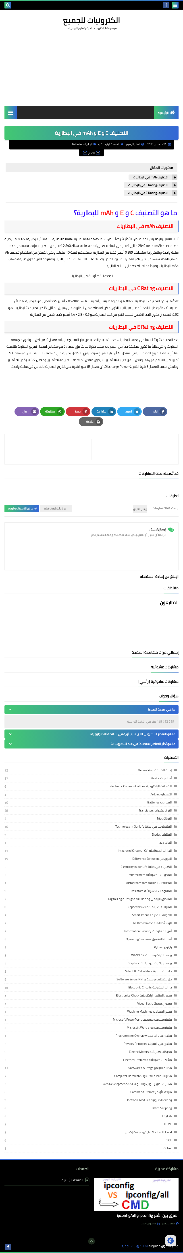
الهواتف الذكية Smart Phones (152, 915)
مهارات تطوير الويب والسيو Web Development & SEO (137, 1084)
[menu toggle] (175, 5)
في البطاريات (79, 276)
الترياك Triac (164, 818)
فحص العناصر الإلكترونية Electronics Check (144, 995)
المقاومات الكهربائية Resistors (151, 891)
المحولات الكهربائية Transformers (149, 875)
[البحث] (7, 5)
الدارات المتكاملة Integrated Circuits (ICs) (145, 851)
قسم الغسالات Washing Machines (149, 1011)
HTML (168, 1124)
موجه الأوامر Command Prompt (151, 1092)
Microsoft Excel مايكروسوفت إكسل (148, 1132)
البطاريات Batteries (82, 144)
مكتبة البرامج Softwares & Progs (150, 1068)
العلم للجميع (168, 1223)
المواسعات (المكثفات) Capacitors (150, 907)
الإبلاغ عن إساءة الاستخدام (159, 576)
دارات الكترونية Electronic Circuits (150, 987)
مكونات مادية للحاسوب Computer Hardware (143, 1076)
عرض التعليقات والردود (20, 508)
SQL (169, 1140)
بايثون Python (163, 947)
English (167, 1116)
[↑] (91, 1241)
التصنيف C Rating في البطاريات (148, 185)
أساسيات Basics (161, 778)
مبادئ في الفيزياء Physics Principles (148, 1044)
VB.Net (167, 1148)
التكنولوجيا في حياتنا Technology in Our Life (143, 826)
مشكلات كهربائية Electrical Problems (147, 1060)
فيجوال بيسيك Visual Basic (154, 1003)
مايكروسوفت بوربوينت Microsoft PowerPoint (142, 1019)
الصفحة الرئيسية (110, 144)
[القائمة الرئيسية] (10, 112)
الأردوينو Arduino (161, 794)
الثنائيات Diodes (162, 834)
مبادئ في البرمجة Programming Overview (144, 1036)
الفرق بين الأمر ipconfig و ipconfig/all (148, 1215)
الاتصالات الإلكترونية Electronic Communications (141, 786)
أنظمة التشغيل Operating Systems (149, 939)
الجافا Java (165, 842)
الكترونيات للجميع (91, 20)
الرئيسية (163, 113)
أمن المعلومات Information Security (148, 931)
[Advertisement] (91, 68)
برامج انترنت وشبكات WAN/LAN (151, 955)
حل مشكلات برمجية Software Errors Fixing (144, 979)
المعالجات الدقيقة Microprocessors (148, 883)
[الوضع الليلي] (170, 1240)
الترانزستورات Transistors (155, 810)
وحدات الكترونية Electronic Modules (148, 1100)
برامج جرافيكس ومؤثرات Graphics (150, 963)
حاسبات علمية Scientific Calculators (148, 971)
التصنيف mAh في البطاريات (150, 177)
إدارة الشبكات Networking (155, 770)
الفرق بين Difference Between (152, 859)
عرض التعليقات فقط (55, 508)
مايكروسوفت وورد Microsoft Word (149, 1027)
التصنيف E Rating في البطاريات (148, 193)
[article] (50, 449)
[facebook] (166, 5)
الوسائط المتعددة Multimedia (152, 923)
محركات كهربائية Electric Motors (150, 1052)
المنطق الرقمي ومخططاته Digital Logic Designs (140, 899)
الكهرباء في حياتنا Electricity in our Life (146, 867)
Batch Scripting (162, 1108)
